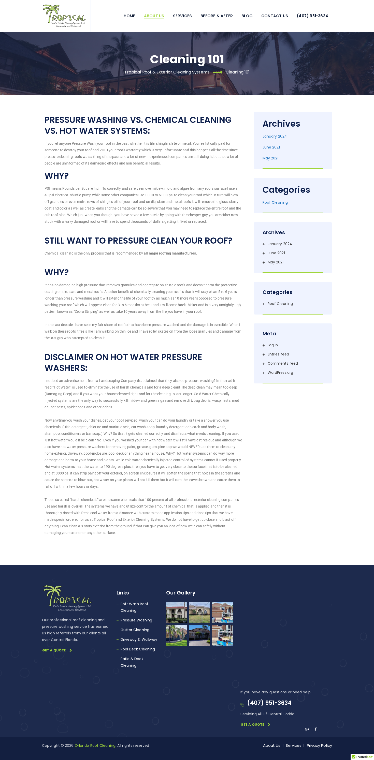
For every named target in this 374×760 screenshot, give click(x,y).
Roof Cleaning (275, 202)
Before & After (216, 16)
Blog (247, 16)
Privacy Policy (319, 745)
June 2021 (271, 147)
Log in (273, 345)
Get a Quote (54, 650)
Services (182, 16)
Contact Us (274, 16)
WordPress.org (280, 372)
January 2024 (275, 136)
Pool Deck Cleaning (138, 649)
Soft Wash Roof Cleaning (134, 607)
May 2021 (271, 158)
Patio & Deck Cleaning (132, 662)
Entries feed (278, 354)
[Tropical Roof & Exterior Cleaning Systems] (64, 16)
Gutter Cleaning (135, 629)
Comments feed (283, 363)
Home (129, 16)
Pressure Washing (136, 620)
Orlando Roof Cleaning (95, 745)
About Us (154, 16)
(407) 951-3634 (312, 16)
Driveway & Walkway (139, 639)
